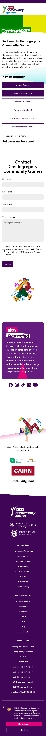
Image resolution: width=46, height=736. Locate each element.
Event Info (23, 606)
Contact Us (23, 631)
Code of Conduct (23, 571)
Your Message (8, 217)
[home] (13, 9)
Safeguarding (23, 566)
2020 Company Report (23, 687)
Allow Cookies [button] (24, 724)
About (23, 616)
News (23, 621)
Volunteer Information (23, 551)
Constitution (23, 661)
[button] (41, 9)
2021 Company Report (23, 682)
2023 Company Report (23, 671)
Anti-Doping (23, 581)
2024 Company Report (23, 666)
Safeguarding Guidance (23, 651)
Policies (23, 576)
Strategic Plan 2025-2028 (23, 692)
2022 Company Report (23, 677)
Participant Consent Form (23, 646)
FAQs (23, 626)
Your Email (7, 204)
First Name (7, 179)
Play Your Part (23, 556)
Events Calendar (23, 601)
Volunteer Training (23, 561)
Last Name (7, 191)
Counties (23, 611)
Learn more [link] (26, 718)
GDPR (23, 656)
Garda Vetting (23, 586)
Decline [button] (24, 730)
